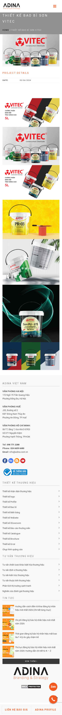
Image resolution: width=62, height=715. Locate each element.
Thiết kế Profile (9, 502)
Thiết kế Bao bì (9, 507)
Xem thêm (30, 661)
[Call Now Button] (53, 699)
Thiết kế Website (10, 517)
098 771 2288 (13, 444)
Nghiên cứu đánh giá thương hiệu (18, 591)
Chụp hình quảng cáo (12, 549)
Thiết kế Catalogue (11, 533)
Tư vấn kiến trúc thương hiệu (15, 575)
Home (5, 30)
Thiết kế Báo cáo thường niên (16, 528)
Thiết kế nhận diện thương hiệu (16, 491)
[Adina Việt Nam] (10, 6)
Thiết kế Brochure (10, 539)
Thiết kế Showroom (11, 523)
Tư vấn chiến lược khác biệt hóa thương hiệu (23, 564)
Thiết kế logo (8, 496)
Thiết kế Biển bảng (11, 512)
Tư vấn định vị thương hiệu (14, 570)
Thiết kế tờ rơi (8, 544)
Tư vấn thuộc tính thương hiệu (16, 580)
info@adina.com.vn (18, 452)
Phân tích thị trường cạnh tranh (16, 586)
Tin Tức (8, 598)
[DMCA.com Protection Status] (31, 686)
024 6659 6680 (17, 448)
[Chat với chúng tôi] (53, 687)
